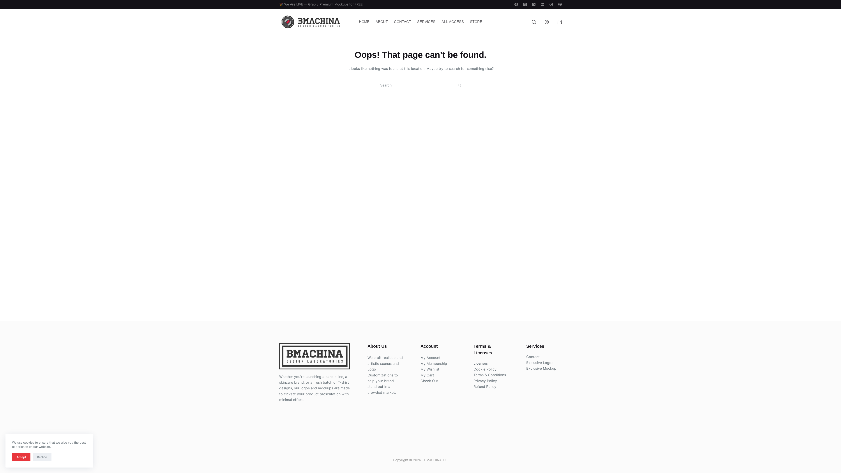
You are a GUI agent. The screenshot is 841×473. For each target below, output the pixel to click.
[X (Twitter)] (525, 4)
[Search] (534, 22)
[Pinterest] (560, 4)
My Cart (427, 375)
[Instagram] (533, 4)
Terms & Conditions (490, 375)
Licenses (481, 363)
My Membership (433, 363)
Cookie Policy (485, 369)
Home (364, 22)
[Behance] (542, 4)
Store (476, 22)
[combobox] (416, 85)
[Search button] (459, 85)
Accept (21, 457)
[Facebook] (516, 4)
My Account (430, 357)
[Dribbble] (551, 4)
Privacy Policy (485, 381)
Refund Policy (485, 386)
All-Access (453, 22)
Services (426, 22)
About (382, 22)
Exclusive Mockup (541, 368)
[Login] (547, 22)
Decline (42, 457)
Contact (402, 22)
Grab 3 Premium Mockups (328, 4)
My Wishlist (429, 369)
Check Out (429, 381)
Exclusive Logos (539, 362)
